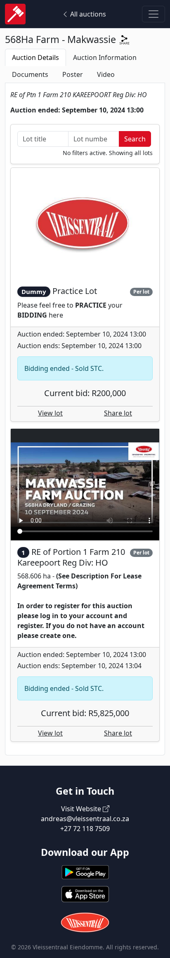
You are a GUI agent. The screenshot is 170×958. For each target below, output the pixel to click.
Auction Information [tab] (105, 57)
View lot (50, 413)
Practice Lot (74, 290)
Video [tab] (106, 74)
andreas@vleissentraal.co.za (85, 818)
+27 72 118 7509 (85, 828)
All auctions (87, 14)
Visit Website (82, 808)
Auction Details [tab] (35, 57)
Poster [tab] (72, 74)
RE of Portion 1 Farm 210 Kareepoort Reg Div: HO (71, 557)
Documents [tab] (30, 74)
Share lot (118, 413)
